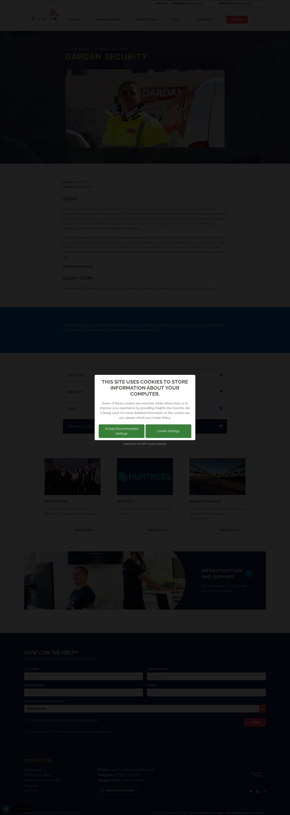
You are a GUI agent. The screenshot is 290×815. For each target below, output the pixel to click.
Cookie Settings (168, 431)
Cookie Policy (160, 418)
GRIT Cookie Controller (154, 444)
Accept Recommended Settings (121, 431)
